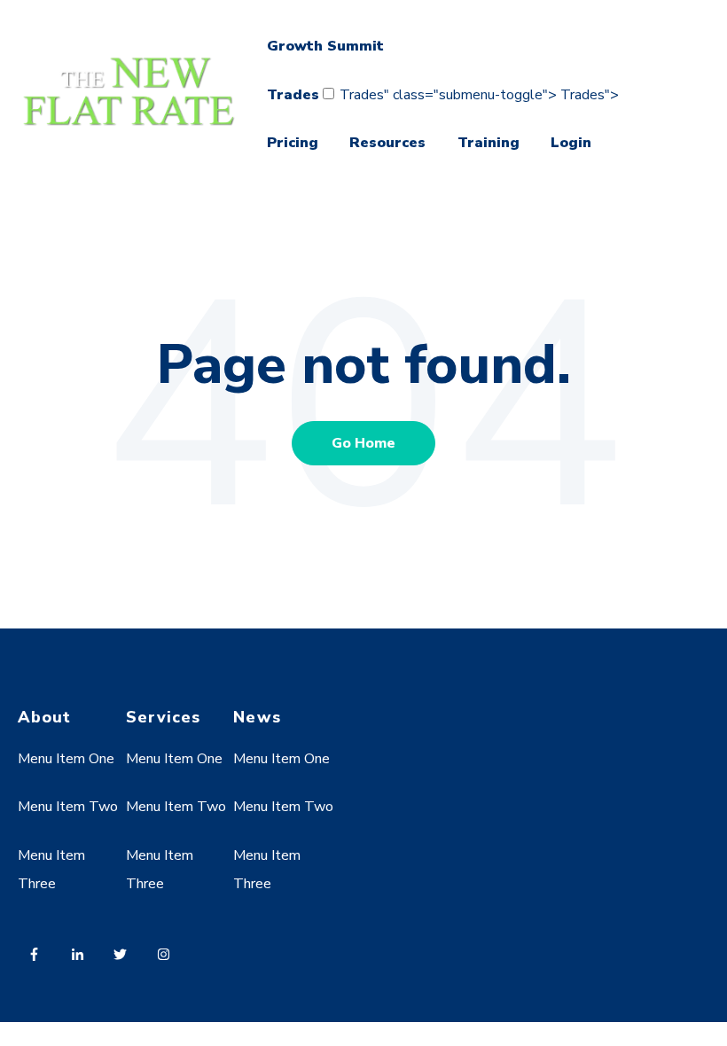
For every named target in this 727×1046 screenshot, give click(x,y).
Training (488, 142)
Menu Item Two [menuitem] (68, 806)
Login (571, 142)
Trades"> (589, 95)
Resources (387, 142)
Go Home (363, 443)
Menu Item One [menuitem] (66, 759)
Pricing (292, 142)
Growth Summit (325, 46)
